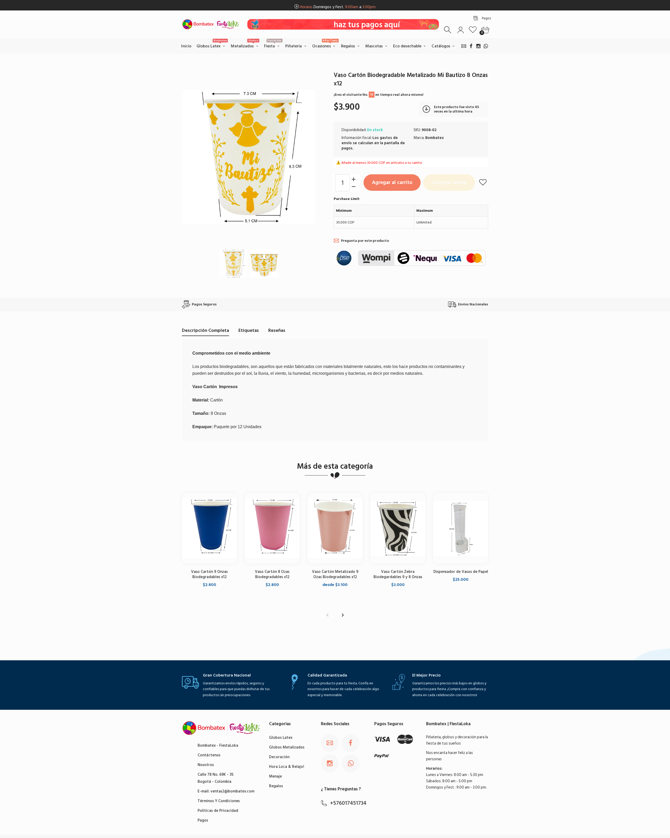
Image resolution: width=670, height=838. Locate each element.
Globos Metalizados (286, 747)
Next (306, 156)
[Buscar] (448, 30)
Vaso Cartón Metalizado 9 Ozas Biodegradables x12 (335, 574)
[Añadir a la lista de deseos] (482, 182)
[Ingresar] (460, 30)
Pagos (203, 820)
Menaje (275, 776)
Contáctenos (209, 755)
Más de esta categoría (335, 466)
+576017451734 (348, 803)
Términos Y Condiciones (219, 801)
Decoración (279, 757)
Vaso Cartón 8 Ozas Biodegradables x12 (272, 574)
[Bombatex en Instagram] (478, 46)
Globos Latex (280, 737)
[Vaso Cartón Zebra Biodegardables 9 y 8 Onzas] (397, 528)
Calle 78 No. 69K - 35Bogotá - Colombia (215, 778)
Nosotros (206, 765)
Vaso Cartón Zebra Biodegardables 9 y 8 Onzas (397, 574)
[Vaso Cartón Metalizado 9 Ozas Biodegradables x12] (335, 528)
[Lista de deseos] (473, 30)
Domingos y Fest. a (338, 5)
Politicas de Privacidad (218, 810)
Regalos (276, 786)
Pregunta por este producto (365, 241)
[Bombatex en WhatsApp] (485, 46)
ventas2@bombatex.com (232, 791)
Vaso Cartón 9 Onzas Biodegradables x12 (209, 574)
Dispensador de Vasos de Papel (460, 571)
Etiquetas (248, 330)
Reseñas (276, 330)
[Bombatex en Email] (463, 46)
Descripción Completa (205, 330)
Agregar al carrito (392, 182)
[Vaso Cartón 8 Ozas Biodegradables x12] (272, 528)
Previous (191, 156)
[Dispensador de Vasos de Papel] (460, 528)
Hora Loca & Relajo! (286, 766)
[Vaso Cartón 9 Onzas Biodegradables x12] (209, 528)
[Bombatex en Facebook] (471, 46)
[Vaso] (233, 263)
